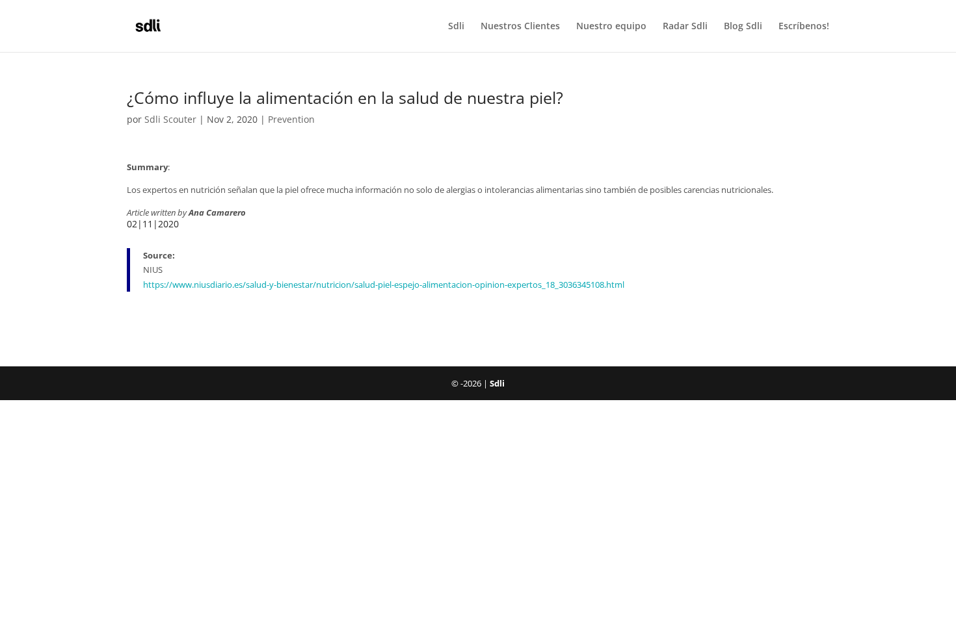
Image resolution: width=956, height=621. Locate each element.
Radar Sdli (685, 26)
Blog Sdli (743, 26)
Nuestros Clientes (520, 26)
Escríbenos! (803, 26)
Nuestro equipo (611, 26)
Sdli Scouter (170, 119)
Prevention (291, 119)
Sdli (456, 26)
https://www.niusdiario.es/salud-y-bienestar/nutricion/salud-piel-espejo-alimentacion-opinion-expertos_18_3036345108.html (383, 284)
